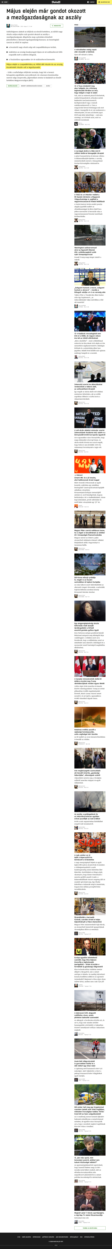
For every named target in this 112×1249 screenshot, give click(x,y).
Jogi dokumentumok (62, 1237)
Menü (5, 2)
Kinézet (92, 2)
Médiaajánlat (74, 1237)
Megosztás (57, 25)
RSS (81, 1237)
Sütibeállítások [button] (89, 1237)
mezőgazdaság (15, 26)
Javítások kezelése (48, 1237)
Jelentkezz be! (105, 2)
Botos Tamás (14, 25)
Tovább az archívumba (90, 1228)
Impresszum (36, 1237)
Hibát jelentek (26, 1237)
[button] (12, 86)
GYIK (19, 1237)
